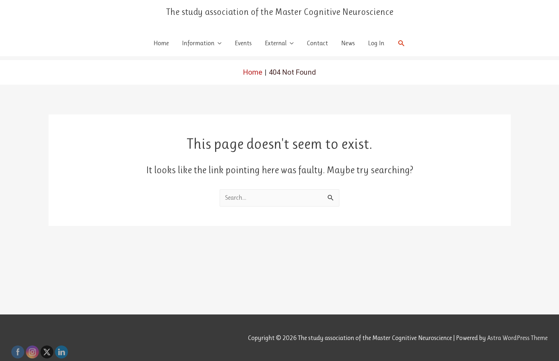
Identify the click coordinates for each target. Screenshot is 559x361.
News (348, 43)
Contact (317, 43)
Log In (376, 43)
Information (198, 43)
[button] (401, 43)
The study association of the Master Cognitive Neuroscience (279, 11)
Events (243, 43)
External (276, 43)
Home (161, 43)
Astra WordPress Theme (517, 338)
